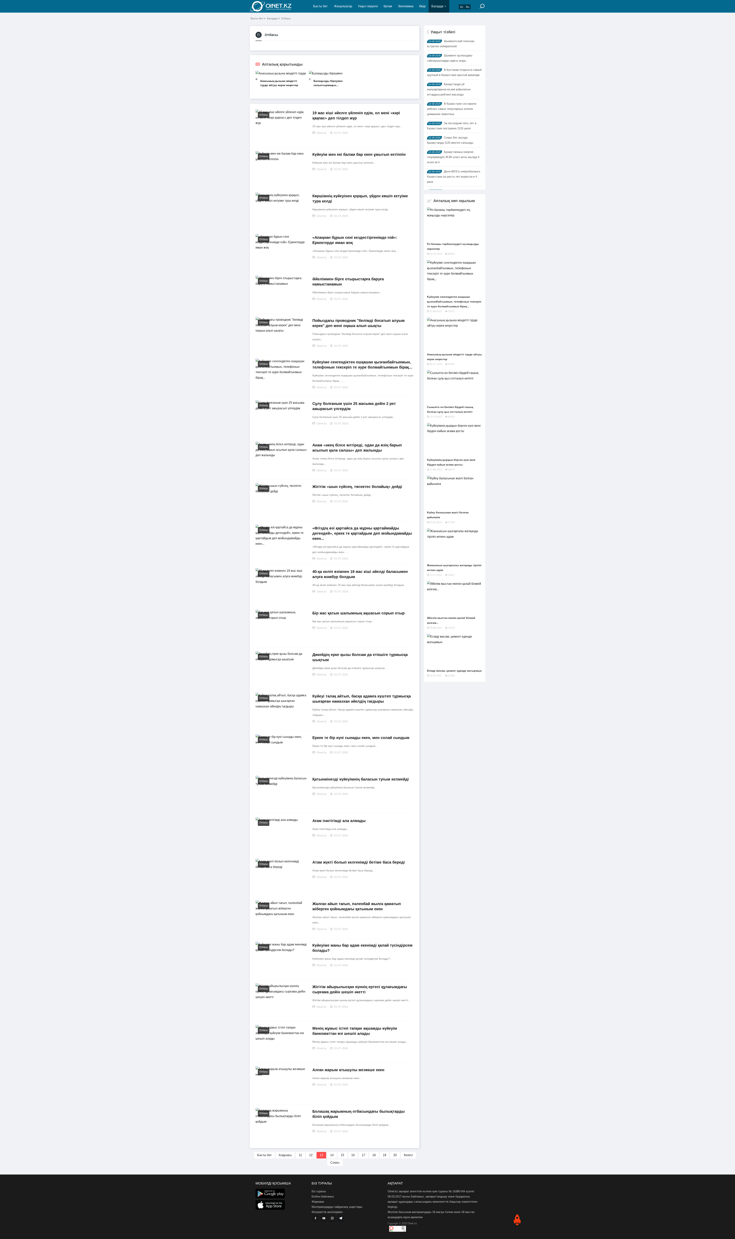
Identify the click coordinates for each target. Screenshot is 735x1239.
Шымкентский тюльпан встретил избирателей (450, 43)
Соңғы (335, 1162)
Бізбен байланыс (323, 1196)
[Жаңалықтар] (274, 6)
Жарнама (318, 1201)
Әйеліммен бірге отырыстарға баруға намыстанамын (348, 281)
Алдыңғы (285, 1155)
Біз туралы (319, 1191)
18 (374, 1155)
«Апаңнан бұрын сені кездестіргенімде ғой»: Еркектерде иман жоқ (354, 240)
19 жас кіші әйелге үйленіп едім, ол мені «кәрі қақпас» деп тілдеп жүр (356, 115)
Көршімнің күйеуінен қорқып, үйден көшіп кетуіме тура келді (360, 198)
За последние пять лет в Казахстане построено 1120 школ (451, 126)
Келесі (408, 1155)
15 (342, 1155)
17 (363, 1155)
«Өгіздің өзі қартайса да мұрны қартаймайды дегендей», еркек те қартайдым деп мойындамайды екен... (362, 533)
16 (353, 1155)
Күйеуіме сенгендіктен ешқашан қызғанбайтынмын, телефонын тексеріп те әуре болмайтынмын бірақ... (362, 364)
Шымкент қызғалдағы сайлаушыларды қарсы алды (449, 58)
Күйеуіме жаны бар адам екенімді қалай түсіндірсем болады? (362, 948)
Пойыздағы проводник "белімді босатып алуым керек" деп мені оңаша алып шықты (358, 323)
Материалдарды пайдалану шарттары (337, 1206)
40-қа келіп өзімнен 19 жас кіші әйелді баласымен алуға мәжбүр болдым (360, 574)
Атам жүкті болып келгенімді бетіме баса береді (358, 862)
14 (332, 1155)
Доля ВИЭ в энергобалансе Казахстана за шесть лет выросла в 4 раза (453, 176)
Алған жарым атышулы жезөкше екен (348, 1070)
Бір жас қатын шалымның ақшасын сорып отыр (358, 613)
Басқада (437, 6)
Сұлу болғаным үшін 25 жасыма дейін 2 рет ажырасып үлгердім (354, 406)
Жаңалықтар (343, 6)
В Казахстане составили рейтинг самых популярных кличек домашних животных (451, 109)
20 (395, 1155)
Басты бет (320, 6)
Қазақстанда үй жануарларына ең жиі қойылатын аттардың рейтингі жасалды (448, 89)
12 (311, 1155)
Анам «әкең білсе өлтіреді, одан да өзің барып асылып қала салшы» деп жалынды (357, 447)
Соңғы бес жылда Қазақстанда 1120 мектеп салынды (450, 140)
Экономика (405, 6)
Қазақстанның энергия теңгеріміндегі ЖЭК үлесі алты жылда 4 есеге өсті (453, 157)
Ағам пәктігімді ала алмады (339, 821)
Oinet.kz (412, 1223)
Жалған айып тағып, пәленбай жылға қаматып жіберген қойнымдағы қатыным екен (356, 906)
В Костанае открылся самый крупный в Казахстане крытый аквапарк (454, 72)
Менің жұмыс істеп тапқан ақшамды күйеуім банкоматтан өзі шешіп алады (354, 1031)
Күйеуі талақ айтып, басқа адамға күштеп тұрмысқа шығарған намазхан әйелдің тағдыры (361, 698)
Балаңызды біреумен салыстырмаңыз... (328, 83)
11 (300, 1155)
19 (384, 1155)
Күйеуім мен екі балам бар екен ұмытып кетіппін (359, 154)
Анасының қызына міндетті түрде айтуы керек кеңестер (279, 83)
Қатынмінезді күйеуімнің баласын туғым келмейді (360, 779)
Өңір (422, 6)
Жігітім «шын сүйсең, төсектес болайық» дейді (357, 487)
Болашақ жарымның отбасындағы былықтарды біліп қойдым (358, 1114)
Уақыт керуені (368, 6)
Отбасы (286, 18)
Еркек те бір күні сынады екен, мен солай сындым (360, 738)
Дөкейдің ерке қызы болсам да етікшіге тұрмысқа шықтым (360, 657)
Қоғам (388, 6)
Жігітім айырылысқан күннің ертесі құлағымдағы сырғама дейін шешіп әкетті (359, 989)
